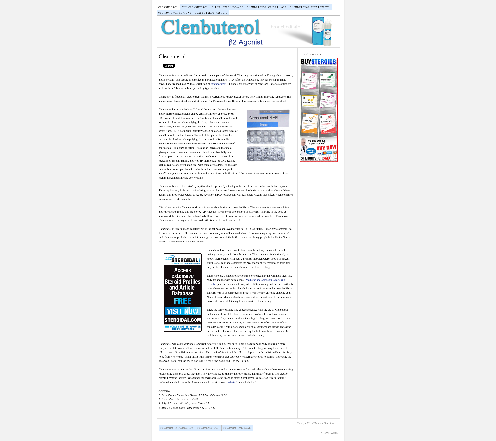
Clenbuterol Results (211, 12)
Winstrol (232, 382)
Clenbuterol (168, 7)
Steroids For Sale (237, 427)
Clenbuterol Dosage (227, 7)
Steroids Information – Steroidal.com (190, 427)
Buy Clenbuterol (195, 7)
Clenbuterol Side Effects (310, 7)
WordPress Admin (329, 432)
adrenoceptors (218, 84)
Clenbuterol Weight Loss (266, 7)
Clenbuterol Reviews (174, 12)
